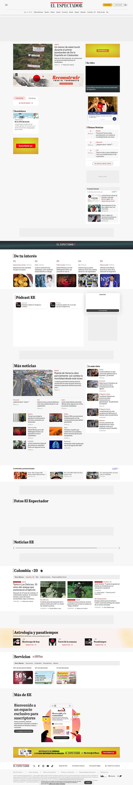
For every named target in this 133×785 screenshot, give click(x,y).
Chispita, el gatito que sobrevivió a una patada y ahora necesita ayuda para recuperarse (73, 433)
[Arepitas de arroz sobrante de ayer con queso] (23, 280)
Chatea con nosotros (113, 766)
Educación (99, 142)
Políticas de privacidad (49, 772)
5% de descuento (63, 668)
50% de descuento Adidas (22, 668)
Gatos (65, 427)
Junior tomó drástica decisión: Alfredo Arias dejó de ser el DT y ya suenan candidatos (72, 404)
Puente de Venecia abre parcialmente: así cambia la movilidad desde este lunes (105, 135)
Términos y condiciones (67, 772)
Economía (102, 381)
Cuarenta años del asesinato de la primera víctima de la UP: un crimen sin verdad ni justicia (52, 604)
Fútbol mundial (32, 427)
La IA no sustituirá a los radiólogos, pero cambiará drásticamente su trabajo (44, 270)
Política (66, 414)
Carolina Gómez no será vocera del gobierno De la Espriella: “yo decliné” (108, 374)
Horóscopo (67, 441)
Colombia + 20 (107, 582)
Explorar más (30, 645)
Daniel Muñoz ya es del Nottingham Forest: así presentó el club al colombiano (64, 270)
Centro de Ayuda (33, 772)
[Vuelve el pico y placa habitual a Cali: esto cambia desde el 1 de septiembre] (88, 280)
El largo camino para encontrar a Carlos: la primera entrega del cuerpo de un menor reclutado (107, 603)
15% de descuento (41, 668)
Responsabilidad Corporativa (87, 772)
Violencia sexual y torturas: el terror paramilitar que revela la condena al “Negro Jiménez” (79, 604)
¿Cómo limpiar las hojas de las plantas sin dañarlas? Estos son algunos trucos (37, 445)
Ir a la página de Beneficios (24, 731)
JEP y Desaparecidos (100, 599)
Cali (97, 150)
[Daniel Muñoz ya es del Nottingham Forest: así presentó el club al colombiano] (66, 280)
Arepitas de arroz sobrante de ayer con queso (22, 269)
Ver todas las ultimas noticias (102, 163)
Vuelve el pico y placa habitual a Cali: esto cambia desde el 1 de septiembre (107, 154)
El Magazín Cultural (104, 394)
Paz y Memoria (44, 600)
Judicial (56, 44)
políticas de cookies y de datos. (57, 784)
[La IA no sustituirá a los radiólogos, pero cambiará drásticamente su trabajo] (45, 280)
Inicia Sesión (118, 5)
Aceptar (88, 782)
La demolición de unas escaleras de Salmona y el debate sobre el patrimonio (108, 413)
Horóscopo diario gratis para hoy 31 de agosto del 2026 (73, 445)
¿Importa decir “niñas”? (104, 144)
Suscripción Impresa (78, 766)
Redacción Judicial (68, 65)
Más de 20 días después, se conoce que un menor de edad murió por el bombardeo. (68, 60)
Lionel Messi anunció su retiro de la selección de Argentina (102, 88)
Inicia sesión (31, 128)
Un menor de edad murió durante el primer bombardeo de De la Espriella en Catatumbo (67, 51)
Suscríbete (107, 5)
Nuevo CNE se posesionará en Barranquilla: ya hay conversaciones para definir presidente (73, 419)
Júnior (63, 400)
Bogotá (98, 131)
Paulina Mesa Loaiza (55, 608)
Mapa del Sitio (63, 766)
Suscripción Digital (94, 766)
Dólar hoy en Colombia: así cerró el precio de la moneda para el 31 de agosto (108, 386)
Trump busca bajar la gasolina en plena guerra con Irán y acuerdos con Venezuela (36, 419)
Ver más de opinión (24, 103)
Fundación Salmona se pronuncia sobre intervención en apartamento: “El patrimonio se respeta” (108, 400)
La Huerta (30, 441)
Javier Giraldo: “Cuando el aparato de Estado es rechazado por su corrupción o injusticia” (107, 586)
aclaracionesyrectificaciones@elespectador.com (71, 778)
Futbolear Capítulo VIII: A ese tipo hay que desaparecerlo (66, 305)
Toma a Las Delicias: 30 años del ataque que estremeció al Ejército (25, 587)
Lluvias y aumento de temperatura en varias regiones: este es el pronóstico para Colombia (108, 425)
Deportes (24, 303)
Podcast (58, 303)
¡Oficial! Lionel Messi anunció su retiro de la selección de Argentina (108, 270)
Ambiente (102, 420)
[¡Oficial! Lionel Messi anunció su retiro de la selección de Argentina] (110, 280)
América (30, 414)
